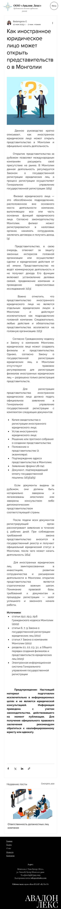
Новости (9, 852)
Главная (9, 841)
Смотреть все (47, 783)
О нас (8, 848)
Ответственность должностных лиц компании (28, 826)
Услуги (9, 844)
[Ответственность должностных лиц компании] (30, 804)
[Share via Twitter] (15, 768)
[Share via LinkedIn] (22, 768)
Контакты (10, 855)
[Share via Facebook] (8, 768)
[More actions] (52, 23)
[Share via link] (29, 768)
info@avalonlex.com (38, 878)
